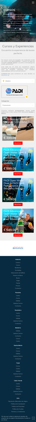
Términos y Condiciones (18, 411)
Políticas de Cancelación (18, 404)
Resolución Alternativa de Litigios (18, 401)
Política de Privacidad (18, 406)
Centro (18, 295)
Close (33, 418)
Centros (18, 262)
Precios (18, 285)
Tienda (18, 283)
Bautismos (18, 267)
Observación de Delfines (18, 273)
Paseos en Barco (18, 275)
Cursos (18, 265)
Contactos (18, 288)
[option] (18, 248)
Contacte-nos (5, 74)
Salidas (18, 301)
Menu (33, 2)
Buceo (18, 278)
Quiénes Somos (18, 303)
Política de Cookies (18, 409)
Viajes (18, 280)
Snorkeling (18, 270)
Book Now (18, 143)
